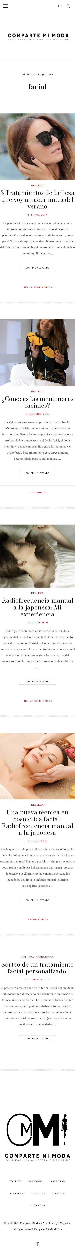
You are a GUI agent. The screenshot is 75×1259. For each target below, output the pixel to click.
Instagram (58, 1181)
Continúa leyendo (37, 268)
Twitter (15, 1181)
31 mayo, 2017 (37, 214)
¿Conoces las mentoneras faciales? (37, 402)
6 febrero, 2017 (37, 413)
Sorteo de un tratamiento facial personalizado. (37, 968)
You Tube (38, 1193)
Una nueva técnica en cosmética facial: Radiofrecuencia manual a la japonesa (37, 823)
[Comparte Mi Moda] (37, 36)
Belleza (37, 185)
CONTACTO (37, 1205)
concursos (45, 957)
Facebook (36, 1181)
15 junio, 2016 (37, 840)
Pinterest (17, 1193)
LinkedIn (58, 1193)
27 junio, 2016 (37, 622)
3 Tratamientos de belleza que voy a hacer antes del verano (37, 200)
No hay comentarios (38, 287)
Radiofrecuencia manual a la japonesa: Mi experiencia (37, 607)
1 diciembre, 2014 (37, 979)
